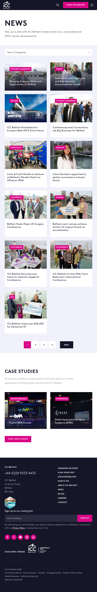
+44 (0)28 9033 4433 (20, 473)
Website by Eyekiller (13, 580)
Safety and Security (29, 576)
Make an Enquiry (75, 5)
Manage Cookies (53, 573)
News (61, 489)
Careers (62, 498)
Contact (62, 502)
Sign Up (85, 518)
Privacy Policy (19, 528)
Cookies (41, 573)
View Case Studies (18, 439)
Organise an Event (68, 468)
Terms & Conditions (13, 573)
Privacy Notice (29, 573)
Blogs (61, 494)
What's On (63, 481)
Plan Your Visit (66, 472)
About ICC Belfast (67, 485)
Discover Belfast (67, 477)
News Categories (16, 52)
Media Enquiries (12, 576)
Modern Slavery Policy (72, 573)
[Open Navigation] (90, 5)
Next (66, 345)
